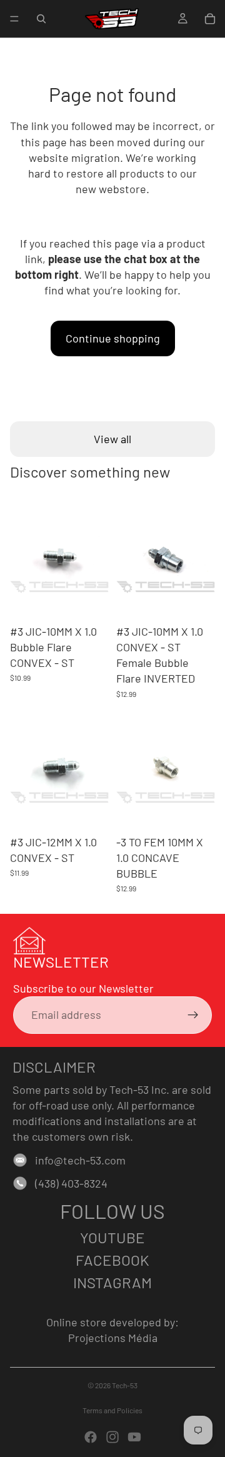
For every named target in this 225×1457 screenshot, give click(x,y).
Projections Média (113, 1337)
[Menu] (14, 18)
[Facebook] (90, 1436)
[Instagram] (112, 1436)
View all (112, 439)
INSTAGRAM (112, 1282)
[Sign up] (193, 1015)
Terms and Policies (112, 1410)
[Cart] (210, 19)
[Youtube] (134, 1436)
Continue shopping (113, 338)
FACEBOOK (112, 1260)
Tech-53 (125, 1385)
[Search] (41, 19)
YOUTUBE (112, 1237)
